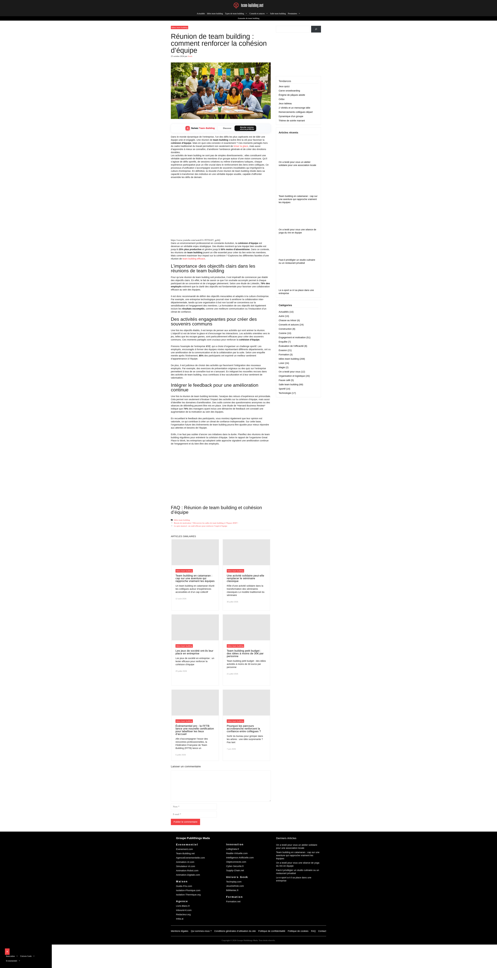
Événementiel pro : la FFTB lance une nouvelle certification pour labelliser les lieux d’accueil (195, 729)
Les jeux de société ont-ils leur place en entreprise (194, 652)
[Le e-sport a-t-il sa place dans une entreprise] (298, 277)
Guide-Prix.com (184, 886)
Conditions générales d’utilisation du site (235, 931)
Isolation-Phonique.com (188, 890)
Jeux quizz (284, 86)
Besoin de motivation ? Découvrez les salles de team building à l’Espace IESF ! (206, 523)
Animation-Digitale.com (188, 875)
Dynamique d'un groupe (291, 116)
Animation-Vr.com (185, 862)
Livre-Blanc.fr (183, 906)
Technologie (285, 393)
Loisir (281, 363)
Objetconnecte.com (236, 862)
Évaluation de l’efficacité (291, 346)
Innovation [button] (10, 956)
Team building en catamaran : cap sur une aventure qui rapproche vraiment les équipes (195, 578)
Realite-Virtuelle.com (237, 853)
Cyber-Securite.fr (235, 866)
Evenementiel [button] (11, 961)
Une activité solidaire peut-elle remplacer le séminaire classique (245, 578)
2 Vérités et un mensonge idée (294, 107)
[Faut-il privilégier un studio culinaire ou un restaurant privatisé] (298, 246)
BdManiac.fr (232, 890)
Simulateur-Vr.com (185, 866)
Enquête (283, 341)
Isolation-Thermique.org (188, 894)
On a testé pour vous (289, 371)
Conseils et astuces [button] (257, 13)
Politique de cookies (298, 931)
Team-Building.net (185, 853)
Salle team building (278, 13)
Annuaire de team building (248, 18)
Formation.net (233, 901)
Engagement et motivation (292, 337)
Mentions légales (179, 931)
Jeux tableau (285, 103)
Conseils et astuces (289, 324)
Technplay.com (234, 881)
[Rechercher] (316, 29)
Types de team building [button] (234, 13)
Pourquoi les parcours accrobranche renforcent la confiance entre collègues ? (244, 728)
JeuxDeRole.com (235, 886)
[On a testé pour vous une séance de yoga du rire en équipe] (298, 216)
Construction (285, 329)
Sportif (282, 388)
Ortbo (281, 99)
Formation (284, 354)
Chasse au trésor (287, 320)
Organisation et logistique (292, 376)
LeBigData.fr (232, 849)
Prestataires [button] (292, 13)
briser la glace (241, 146)
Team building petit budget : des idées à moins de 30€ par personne (245, 653)
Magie (282, 367)
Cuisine (282, 333)
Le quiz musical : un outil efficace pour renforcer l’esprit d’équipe (200, 526)
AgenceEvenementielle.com (190, 857)
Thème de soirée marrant (292, 120)
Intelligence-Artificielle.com (240, 857)
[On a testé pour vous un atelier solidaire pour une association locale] (298, 149)
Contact (322, 931)
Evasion (283, 350)
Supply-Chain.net (235, 870)
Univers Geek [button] (26, 956)
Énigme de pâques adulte (292, 95)
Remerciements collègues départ (296, 112)
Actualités (201, 13)
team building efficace (193, 258)
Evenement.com (184, 849)
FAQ (313, 931)
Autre (281, 316)
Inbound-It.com (184, 910)
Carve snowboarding (289, 90)
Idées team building (215, 13)
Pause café (284, 380)
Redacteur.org (183, 914)
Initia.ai (179, 918)
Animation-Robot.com (187, 870)
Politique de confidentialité (271, 931)
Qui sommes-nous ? (201, 931)
